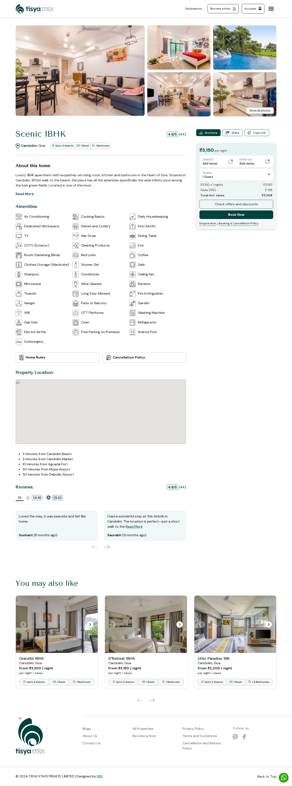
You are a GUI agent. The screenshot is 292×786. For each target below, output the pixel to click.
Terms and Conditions (200, 736)
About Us (90, 736)
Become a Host (220, 8)
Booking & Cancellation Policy (238, 223)
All (19, 497)
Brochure (211, 133)
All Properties (143, 728)
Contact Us (91, 743)
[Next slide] (107, 547)
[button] (90, 624)
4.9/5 (172, 134)
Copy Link (259, 133)
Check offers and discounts (236, 204)
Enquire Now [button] (207, 223)
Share (235, 133)
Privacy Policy (193, 728)
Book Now (236, 214)
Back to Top (266, 776)
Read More (25, 194)
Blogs (87, 728)
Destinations (193, 8)
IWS (100, 776)
